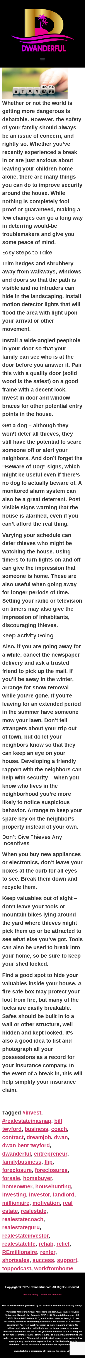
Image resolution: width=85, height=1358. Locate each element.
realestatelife (19, 1244)
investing (14, 1194)
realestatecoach (22, 1219)
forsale (11, 1178)
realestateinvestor (25, 1236)
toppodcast (16, 1268)
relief (63, 1244)
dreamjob (39, 1137)
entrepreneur (50, 1154)
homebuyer (37, 1178)
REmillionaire (19, 1252)
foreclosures (51, 1170)
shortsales (15, 1260)
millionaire (15, 1203)
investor (39, 1194)
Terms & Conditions (51, 1294)
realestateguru (21, 1227)
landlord (63, 1194)
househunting (53, 1186)
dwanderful (16, 1154)
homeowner (17, 1186)
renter (47, 1252)
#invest (31, 1112)
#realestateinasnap (26, 1121)
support (67, 1260)
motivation (46, 1203)
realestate (33, 1211)
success (43, 1260)
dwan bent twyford (26, 1145)
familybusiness (21, 1162)
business (36, 1129)
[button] (42, 59)
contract (13, 1137)
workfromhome (53, 1268)
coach (59, 1129)
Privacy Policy (30, 1294)
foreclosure (17, 1170)
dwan (61, 1137)
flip (48, 1162)
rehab (46, 1244)
